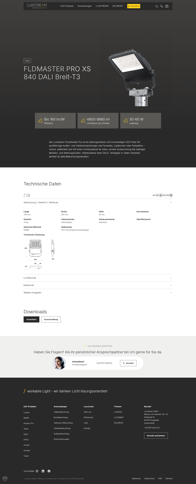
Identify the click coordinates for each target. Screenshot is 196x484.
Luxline (26, 412)
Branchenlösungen (61, 439)
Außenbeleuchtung (61, 434)
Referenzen (88, 417)
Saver (26, 429)
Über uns (87, 412)
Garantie (168, 478)
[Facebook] (49, 471)
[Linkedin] (43, 471)
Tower (26, 456)
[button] (5, 479)
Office (26, 439)
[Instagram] (37, 471)
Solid (26, 434)
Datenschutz (149, 478)
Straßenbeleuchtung (62, 428)
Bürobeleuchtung (61, 417)
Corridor (27, 450)
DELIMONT (118, 423)
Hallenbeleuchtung (61, 412)
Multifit (26, 418)
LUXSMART (119, 417)
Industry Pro (29, 423)
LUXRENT (118, 412)
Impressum (136, 478)
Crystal (26, 445)
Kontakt (87, 428)
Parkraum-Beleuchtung (63, 423)
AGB (160, 478)
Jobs (86, 423)
